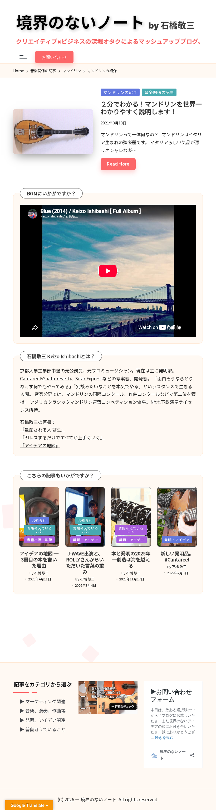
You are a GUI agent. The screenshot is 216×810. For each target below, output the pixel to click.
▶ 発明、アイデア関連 (42, 720)
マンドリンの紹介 (120, 92)
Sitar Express (88, 378)
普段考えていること (39, 530)
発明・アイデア (85, 539)
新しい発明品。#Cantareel (177, 556)
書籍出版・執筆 (39, 539)
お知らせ (39, 520)
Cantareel (30, 378)
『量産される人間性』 (42, 429)
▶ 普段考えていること (42, 729)
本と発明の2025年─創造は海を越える (130, 559)
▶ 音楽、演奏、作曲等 (43, 710)
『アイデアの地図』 (40, 445)
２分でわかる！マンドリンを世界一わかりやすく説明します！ (151, 107)
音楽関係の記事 (159, 92)
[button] (54, 57)
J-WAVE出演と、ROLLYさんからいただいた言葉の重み (85, 562)
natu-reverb (58, 378)
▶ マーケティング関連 (42, 701)
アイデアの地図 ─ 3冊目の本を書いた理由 (39, 559)
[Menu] (22, 57)
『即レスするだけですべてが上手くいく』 (62, 437)
